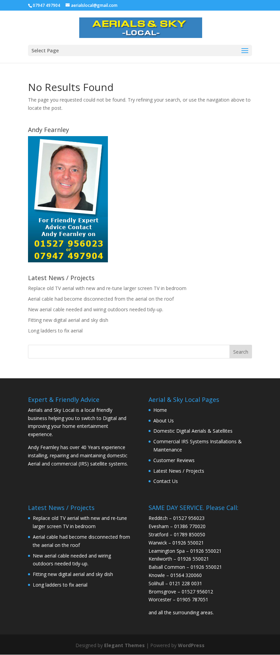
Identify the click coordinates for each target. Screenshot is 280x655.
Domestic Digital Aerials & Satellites (193, 431)
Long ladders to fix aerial (55, 330)
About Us (163, 420)
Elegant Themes (124, 645)
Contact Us (165, 481)
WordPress (191, 645)
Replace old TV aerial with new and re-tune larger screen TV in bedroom (107, 288)
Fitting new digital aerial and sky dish (68, 320)
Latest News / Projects (178, 471)
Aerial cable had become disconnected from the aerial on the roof (101, 299)
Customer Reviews (174, 460)
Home (160, 410)
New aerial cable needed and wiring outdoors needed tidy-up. (95, 309)
